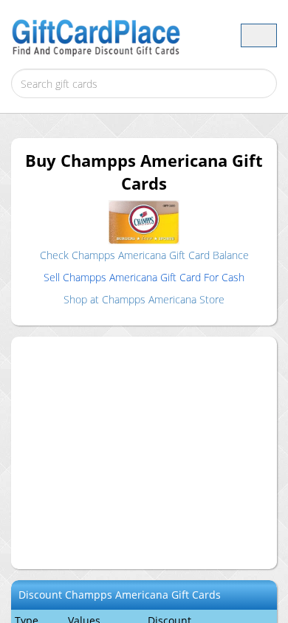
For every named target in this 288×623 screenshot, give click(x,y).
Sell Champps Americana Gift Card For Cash (144, 277)
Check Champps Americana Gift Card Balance (144, 255)
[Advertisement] (155, 451)
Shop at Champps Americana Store (144, 299)
